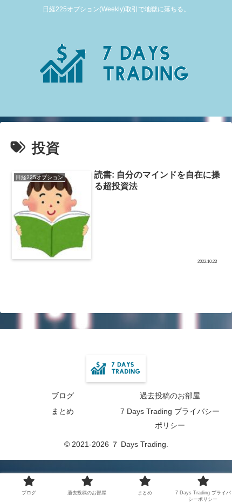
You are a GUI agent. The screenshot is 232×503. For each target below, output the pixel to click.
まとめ (62, 411)
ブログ (62, 395)
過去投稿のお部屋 (170, 395)
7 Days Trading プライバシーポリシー (170, 418)
